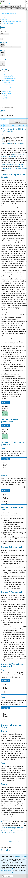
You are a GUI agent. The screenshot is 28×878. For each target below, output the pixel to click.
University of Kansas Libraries (8, 832)
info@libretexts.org (8, 872)
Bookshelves (17, 125)
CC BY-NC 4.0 (23, 823)
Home (8, 125)
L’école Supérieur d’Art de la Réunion (12, 164)
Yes (4, 850)
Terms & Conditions (20, 868)
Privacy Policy (11, 868)
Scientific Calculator (8, 86)
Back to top (3, 836)
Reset (2, 44)
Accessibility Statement (6, 870)
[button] (5, 97)
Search (3, 876)
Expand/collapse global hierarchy (2, 125)
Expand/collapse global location (26, 125)
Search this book (4, 28)
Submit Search (4, 33)
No (9, 850)
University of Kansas (7, 143)
